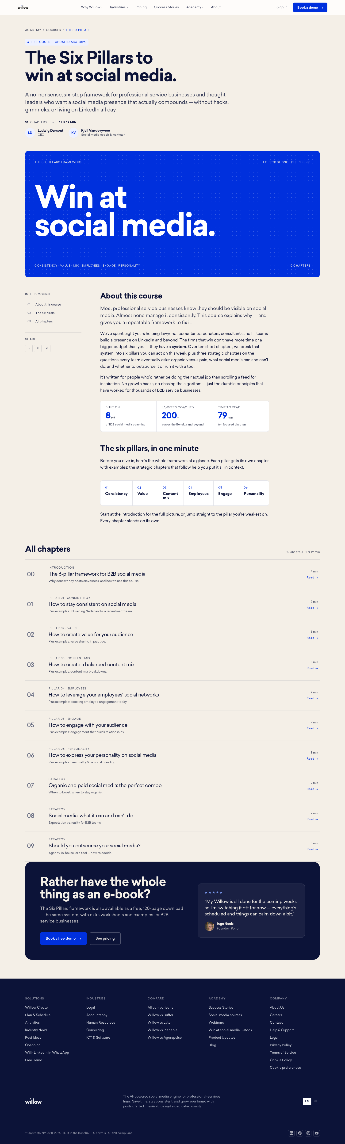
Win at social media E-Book (230, 1030)
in (29, 348)
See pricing (105, 939)
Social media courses (225, 1015)
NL (316, 1101)
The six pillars (44, 313)
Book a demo (307, 8)
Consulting (95, 1030)
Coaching (33, 1045)
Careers (276, 1015)
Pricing (141, 7)
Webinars (216, 1023)
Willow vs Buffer (160, 1015)
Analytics (32, 1023)
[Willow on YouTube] (316, 1133)
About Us (277, 1008)
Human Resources (100, 1023)
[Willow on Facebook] (299, 1133)
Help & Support (282, 1030)
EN (307, 1101)
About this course (48, 304)
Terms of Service (283, 1053)
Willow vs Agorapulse (165, 1038)
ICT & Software (98, 1038)
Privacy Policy (280, 1045)
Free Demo (33, 1060)
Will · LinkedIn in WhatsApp (47, 1053)
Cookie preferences (285, 1068)
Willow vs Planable (162, 1030)
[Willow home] (23, 7)
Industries (119, 7)
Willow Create (36, 1008)
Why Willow (92, 7)
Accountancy (96, 1015)
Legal (90, 1008)
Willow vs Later (160, 1023)
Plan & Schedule (37, 1015)
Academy (194, 7)
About (216, 7)
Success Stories (166, 7)
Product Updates (222, 1038)
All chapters (44, 321)
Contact (276, 1023)
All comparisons (160, 1008)
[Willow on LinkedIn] (291, 1133)
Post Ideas (33, 1038)
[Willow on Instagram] (308, 1133)
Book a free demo (61, 939)
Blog (212, 1045)
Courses (53, 30)
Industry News (36, 1030)
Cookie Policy (281, 1060)
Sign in (282, 7)
